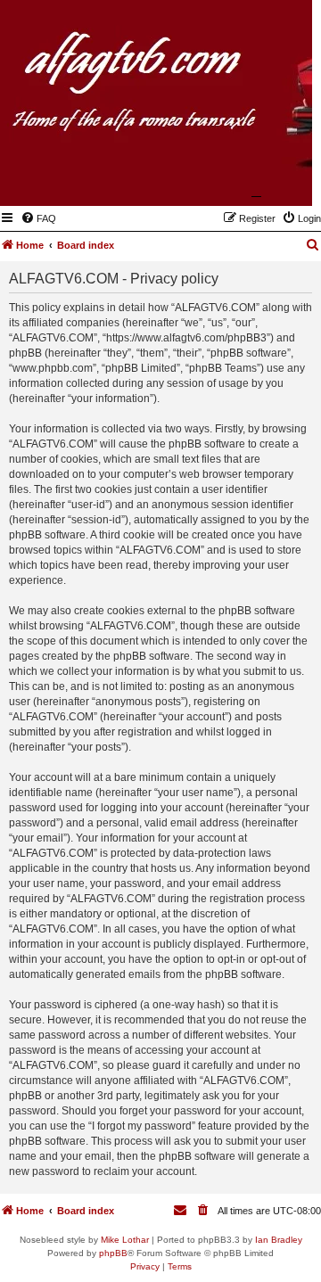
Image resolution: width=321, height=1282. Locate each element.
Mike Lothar (125, 1240)
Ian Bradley (278, 1240)
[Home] (211, 180)
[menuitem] (38, 218)
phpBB (113, 1253)
